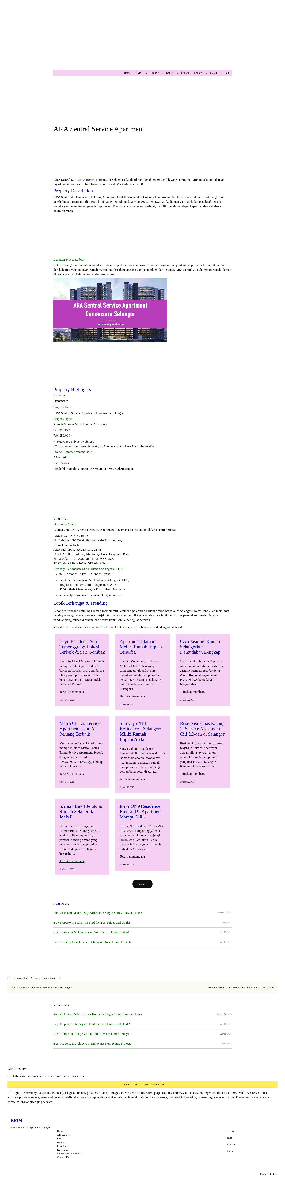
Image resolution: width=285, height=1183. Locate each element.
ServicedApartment (51, 978)
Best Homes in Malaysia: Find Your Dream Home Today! (91, 932)
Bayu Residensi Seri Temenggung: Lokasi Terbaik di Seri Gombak (82, 647)
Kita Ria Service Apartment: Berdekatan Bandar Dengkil (41, 987)
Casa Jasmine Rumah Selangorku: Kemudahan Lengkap (200, 647)
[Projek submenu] (221, 73)
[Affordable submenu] (70, 1135)
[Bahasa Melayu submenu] (163, 1084)
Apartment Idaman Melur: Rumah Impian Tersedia (141, 647)
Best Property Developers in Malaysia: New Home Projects (92, 942)
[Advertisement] (89, 41)
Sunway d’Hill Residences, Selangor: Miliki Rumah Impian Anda (140, 731)
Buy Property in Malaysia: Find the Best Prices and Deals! (91, 922)
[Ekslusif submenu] (162, 73)
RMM (16, 1120)
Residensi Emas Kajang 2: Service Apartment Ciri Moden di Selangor (202, 729)
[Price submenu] (64, 1139)
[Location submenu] (68, 1146)
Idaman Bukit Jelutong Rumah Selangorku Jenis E (80, 811)
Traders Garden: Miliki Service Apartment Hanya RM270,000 (241, 987)
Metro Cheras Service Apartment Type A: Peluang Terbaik (79, 729)
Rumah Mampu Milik (18, 978)
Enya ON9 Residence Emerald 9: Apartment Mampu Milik (141, 811)
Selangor (142, 883)
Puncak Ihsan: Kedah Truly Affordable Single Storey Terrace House (97, 913)
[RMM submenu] (146, 73)
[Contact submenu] (206, 73)
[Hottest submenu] (66, 1142)
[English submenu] (136, 1084)
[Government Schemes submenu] (82, 1153)
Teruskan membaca (71, 691)
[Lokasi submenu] (177, 73)
